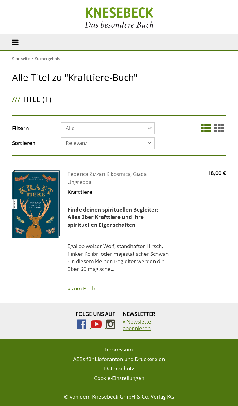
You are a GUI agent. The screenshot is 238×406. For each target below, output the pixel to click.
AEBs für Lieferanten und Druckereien (119, 359)
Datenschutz (119, 368)
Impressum (119, 349)
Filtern (20, 128)
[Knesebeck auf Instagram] (110, 326)
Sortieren (24, 143)
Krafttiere (80, 191)
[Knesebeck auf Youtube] (98, 326)
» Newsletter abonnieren (138, 324)
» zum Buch (81, 288)
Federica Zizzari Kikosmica (99, 173)
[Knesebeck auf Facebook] (84, 326)
